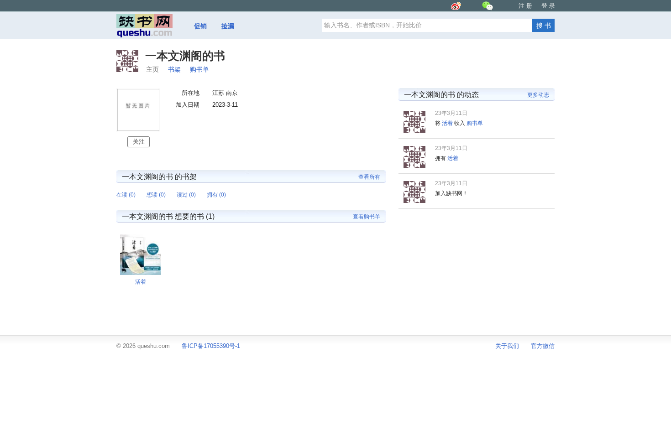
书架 (174, 69)
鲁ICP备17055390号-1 (211, 346)
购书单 (199, 69)
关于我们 (507, 346)
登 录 (548, 5)
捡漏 (227, 26)
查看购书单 (366, 216)
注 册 (525, 5)
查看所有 (369, 177)
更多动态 (538, 95)
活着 (447, 123)
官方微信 (543, 346)
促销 (200, 26)
